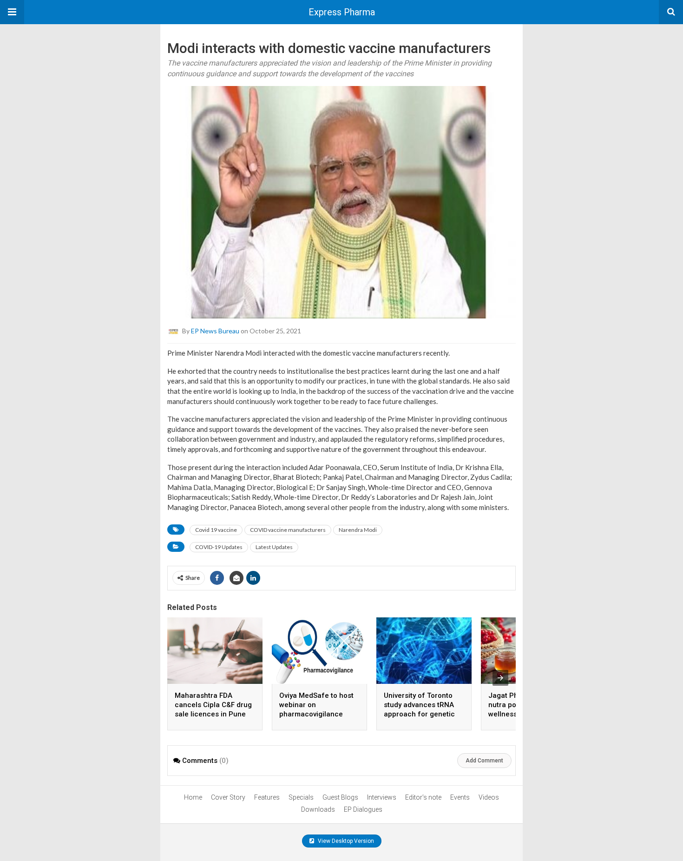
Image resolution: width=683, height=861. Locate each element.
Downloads (318, 809)
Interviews (381, 797)
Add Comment (484, 760)
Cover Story (228, 797)
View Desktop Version (345, 841)
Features (267, 797)
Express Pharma (342, 12)
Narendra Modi (358, 529)
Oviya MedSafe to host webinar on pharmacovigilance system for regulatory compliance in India (316, 714)
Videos (489, 797)
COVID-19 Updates (219, 546)
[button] (12, 12)
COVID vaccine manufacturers (288, 529)
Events (460, 797)
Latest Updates (274, 546)
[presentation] (500, 678)
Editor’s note (423, 797)
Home (193, 797)
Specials (301, 797)
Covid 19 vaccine (216, 529)
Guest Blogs (340, 797)
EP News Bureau (215, 331)
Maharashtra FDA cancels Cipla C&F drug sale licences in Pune (213, 704)
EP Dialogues (363, 809)
